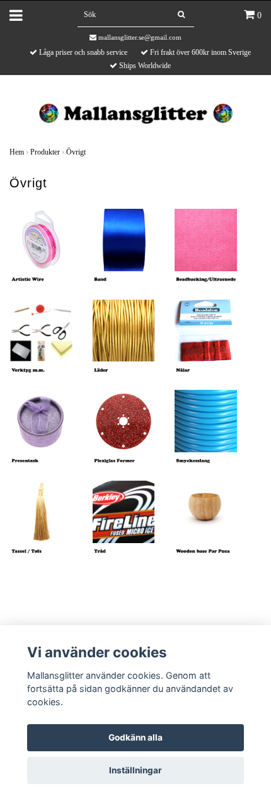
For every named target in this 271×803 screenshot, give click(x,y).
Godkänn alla (135, 737)
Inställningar (135, 770)
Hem (16, 152)
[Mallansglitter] (135, 112)
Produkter (45, 152)
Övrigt (76, 152)
